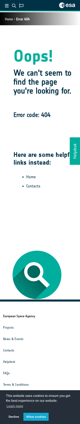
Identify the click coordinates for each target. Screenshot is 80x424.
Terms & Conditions (16, 385)
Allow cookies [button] (36, 416)
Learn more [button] (15, 406)
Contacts (33, 186)
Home (9, 19)
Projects (8, 327)
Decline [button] (14, 416)
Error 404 (23, 19)
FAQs (6, 373)
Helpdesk (9, 362)
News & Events (13, 339)
